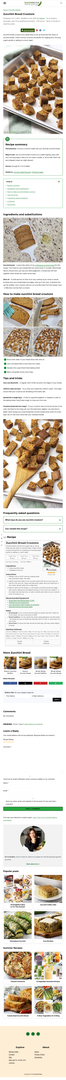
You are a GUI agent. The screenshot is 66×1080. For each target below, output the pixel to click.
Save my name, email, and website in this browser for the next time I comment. (31, 802)
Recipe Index (13, 1052)
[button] (37, 30)
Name (6, 783)
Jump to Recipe (28, 30)
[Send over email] (56, 683)
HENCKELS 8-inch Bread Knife (19, 602)
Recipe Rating (8, 739)
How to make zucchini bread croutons (21, 192)
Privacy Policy (40, 1054)
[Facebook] (28, 1034)
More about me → (33, 864)
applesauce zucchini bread (45, 265)
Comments (11, 204)
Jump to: (9, 181)
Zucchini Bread (14, 10)
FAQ (10, 1057)
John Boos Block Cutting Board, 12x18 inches (24, 604)
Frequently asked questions (17, 198)
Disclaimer (38, 1057)
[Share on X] (25, 683)
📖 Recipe (11, 201)
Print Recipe (52, 569)
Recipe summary (13, 185)
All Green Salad (37, 172)
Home (5, 10)
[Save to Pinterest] (41, 683)
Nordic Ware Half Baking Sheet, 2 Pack (21, 600)
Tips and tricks (12, 195)
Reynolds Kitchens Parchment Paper (21, 606)
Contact (12, 1054)
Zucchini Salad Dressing (22, 172)
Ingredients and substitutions (18, 189)
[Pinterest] (33, 1034)
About (37, 1052)
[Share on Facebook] (40, 30)
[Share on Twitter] (44, 30)
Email (5, 791)
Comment (7, 747)
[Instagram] (38, 1034)
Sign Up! (12, 1060)
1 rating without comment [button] (32, 724)
